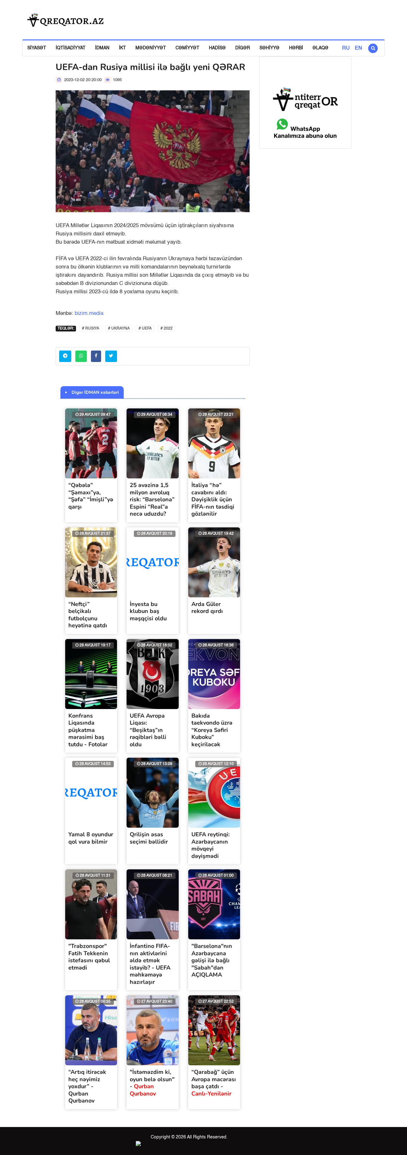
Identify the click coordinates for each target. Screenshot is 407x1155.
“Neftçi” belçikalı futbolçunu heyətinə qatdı (87, 615)
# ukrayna (119, 328)
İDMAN (102, 48)
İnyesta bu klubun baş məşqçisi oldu (148, 611)
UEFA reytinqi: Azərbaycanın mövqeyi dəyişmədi (210, 845)
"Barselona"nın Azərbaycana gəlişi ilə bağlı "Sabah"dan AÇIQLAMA (211, 960)
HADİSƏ (217, 48)
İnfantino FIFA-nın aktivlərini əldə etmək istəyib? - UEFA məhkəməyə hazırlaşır (150, 964)
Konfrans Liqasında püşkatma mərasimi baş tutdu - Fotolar (87, 730)
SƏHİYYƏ (269, 48)
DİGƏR (242, 48)
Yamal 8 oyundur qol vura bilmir (90, 838)
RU (346, 48)
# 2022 (167, 328)
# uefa (145, 328)
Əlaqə (320, 48)
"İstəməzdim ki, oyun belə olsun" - (152, 1082)
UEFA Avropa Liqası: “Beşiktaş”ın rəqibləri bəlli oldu (148, 730)
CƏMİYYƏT (187, 48)
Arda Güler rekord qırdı (207, 607)
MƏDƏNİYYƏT (150, 48)
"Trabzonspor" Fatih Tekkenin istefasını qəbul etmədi (89, 956)
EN (358, 48)
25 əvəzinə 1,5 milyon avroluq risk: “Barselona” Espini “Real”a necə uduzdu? (152, 499)
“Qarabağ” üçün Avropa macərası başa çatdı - (213, 1082)
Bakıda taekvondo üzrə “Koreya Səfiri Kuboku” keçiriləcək (211, 730)
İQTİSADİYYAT (71, 48)
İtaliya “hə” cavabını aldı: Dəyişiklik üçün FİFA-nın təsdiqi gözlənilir (212, 499)
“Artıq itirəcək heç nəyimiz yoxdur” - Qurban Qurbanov (87, 1086)
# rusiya (90, 328)
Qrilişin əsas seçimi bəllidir (149, 838)
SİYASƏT (36, 48)
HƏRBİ (296, 48)
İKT (122, 48)
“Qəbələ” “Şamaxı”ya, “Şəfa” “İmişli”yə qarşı (90, 496)
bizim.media (89, 313)
